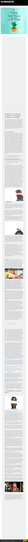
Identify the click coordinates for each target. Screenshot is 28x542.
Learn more (16, 541)
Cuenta (26, 4)
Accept (25, 540)
